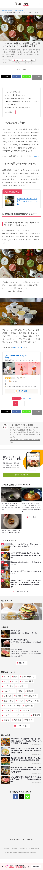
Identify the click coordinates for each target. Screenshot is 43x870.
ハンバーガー (9, 691)
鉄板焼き (17, 720)
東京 (24, 60)
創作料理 (29, 706)
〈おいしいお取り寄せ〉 (13, 92)
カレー (14, 681)
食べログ (30, 840)
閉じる (2, 866)
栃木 (32, 60)
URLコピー (36, 77)
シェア (16, 76)
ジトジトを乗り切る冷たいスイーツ (17, 95)
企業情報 (6, 848)
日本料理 (7, 696)
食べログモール (18, 348)
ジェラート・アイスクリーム (13, 63)
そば (6, 681)
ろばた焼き (8, 686)
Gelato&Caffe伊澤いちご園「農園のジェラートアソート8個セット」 (22, 102)
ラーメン (25, 710)
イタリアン (22, 686)
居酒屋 (30, 691)
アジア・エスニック (12, 706)
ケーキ (6, 710)
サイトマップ (24, 848)
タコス (20, 701)
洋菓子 (6, 720)
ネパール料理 (27, 681)
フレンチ (30, 63)
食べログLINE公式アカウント (27, 796)
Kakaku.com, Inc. (12, 852)
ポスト (6, 76)
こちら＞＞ (35, 156)
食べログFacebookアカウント (15, 796)
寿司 (21, 691)
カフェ (6, 677)
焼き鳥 (18, 696)
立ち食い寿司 (31, 696)
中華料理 (36, 715)
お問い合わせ (35, 848)
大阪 (16, 60)
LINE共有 (27, 76)
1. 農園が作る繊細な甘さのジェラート (18, 98)
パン (15, 710)
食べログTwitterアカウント (21, 796)
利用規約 (14, 848)
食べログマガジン (21, 4)
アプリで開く (17, 391)
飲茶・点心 (8, 701)
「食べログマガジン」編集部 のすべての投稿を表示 (25, 441)
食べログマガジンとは (17, 840)
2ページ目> (22, 398)
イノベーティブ (28, 677)
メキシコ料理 (33, 701)
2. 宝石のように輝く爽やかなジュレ (17, 107)
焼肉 (15, 677)
